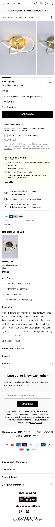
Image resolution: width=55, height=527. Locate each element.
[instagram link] (20, 511)
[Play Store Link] (28, 499)
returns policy (38, 207)
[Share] (51, 17)
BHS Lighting (8, 81)
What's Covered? (10, 140)
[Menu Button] (3, 3)
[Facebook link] (34, 511)
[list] (27, 49)
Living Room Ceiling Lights (24, 17)
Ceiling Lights (7, 17)
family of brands (12, 417)
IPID (30, 146)
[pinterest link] (27, 511)
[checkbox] (27, 135)
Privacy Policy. (36, 423)
